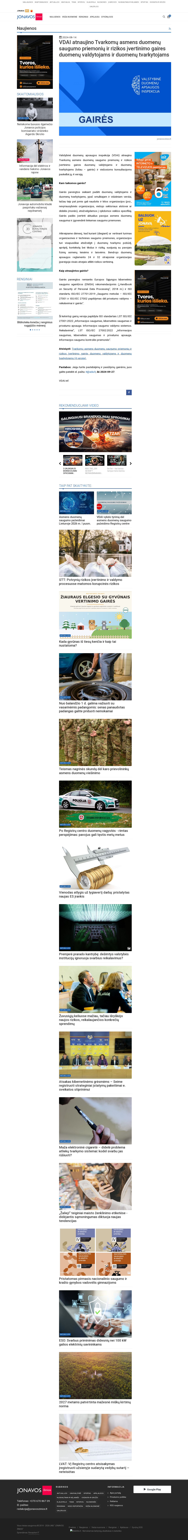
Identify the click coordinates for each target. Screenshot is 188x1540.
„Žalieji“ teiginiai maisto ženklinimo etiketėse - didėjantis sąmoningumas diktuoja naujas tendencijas (93, 1217)
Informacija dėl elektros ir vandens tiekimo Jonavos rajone (34, 169)
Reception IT (33, 1532)
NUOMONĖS (91, 1502)
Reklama (114, 1501)
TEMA (71, 1502)
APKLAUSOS (98, 1493)
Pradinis (72, 1527)
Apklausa (124, 1527)
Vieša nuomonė (98, 1527)
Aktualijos (54, 2)
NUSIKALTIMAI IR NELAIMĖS (68, 1498)
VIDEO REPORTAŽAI (75, 1506)
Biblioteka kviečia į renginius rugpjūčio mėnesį (34, 324)
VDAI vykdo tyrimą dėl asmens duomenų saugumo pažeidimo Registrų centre (114, 520)
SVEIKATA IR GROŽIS (90, 1498)
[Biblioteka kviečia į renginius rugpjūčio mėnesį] (31, 301)
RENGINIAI (61, 1506)
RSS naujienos (116, 1505)
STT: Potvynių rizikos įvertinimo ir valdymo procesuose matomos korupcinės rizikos (90, 582)
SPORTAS (87, 1493)
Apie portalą (115, 1493)
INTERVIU (80, 1502)
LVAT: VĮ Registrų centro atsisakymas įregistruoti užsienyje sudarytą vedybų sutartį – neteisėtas (94, 1468)
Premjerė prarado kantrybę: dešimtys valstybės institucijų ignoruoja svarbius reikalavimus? (94, 956)
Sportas (144, 2)
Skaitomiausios (41, 2)
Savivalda (65, 2)
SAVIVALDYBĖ (75, 1493)
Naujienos (83, 1527)
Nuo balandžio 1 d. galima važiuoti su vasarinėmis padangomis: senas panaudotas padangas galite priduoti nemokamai (92, 707)
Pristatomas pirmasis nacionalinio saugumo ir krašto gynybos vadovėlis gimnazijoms (93, 1281)
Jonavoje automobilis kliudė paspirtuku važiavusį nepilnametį (35, 207)
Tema (74, 2)
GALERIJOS (61, 1511)
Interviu (81, 2)
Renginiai (113, 1527)
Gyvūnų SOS (137, 1527)
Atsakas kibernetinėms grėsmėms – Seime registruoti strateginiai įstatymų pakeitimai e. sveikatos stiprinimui (92, 1086)
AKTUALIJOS (62, 1493)
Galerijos (94, 7)
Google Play (154, 1489)
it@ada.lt (91, 371)
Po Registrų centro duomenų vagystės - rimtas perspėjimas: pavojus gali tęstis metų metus (93, 833)
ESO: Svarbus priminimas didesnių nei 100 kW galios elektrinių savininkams (92, 1342)
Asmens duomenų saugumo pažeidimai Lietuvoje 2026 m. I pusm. (75, 520)
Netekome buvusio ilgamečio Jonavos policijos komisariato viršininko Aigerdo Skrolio (35, 129)
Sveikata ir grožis (157, 2)
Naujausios (28, 2)
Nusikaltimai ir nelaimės (128, 2)
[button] (30, 329)
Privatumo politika (118, 1497)
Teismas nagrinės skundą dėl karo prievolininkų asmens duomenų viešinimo (94, 771)
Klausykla (91, 2)
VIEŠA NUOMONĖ (92, 1506)
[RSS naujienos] (169, 28)
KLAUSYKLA (62, 1502)
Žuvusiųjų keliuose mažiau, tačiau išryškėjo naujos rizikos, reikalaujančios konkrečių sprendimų (91, 1020)
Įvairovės (112, 2)
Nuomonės (101, 2)
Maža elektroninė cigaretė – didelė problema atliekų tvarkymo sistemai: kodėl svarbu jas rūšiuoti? (92, 1151)
